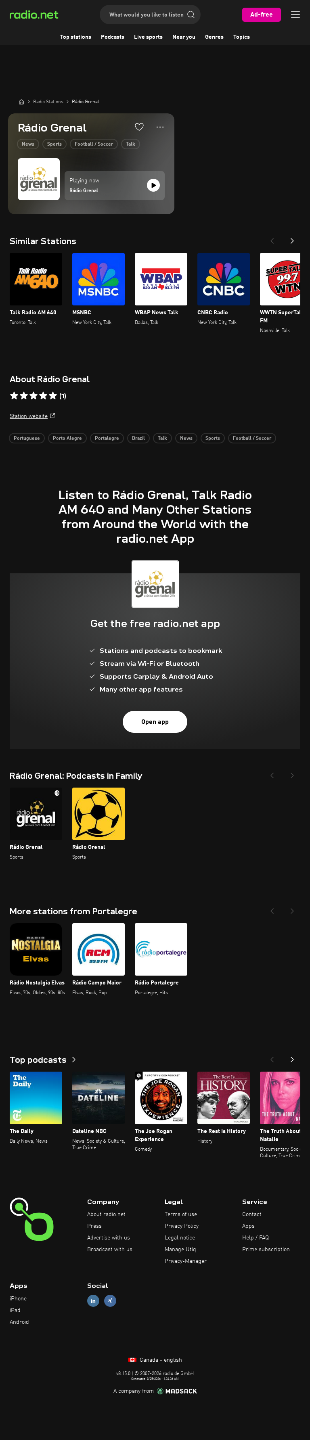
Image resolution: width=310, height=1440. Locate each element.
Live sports (148, 37)
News (28, 144)
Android (19, 1322)
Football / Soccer (94, 144)
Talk (130, 144)
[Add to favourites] (139, 126)
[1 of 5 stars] (14, 396)
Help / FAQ (255, 1238)
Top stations (75, 37)
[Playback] (153, 185)
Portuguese (27, 438)
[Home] (21, 101)
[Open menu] (295, 14)
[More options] (160, 127)
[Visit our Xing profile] (110, 1301)
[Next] (292, 238)
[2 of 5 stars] (24, 396)
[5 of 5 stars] (53, 396)
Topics (241, 37)
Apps (248, 1226)
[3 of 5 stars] (33, 396)
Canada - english (160, 1360)
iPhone (18, 1299)
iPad (15, 1310)
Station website (29, 416)
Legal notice (180, 1238)
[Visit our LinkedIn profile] (93, 1301)
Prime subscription (266, 1249)
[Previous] (272, 238)
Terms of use (181, 1214)
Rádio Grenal (83, 190)
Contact (252, 1214)
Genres (214, 37)
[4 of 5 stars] (43, 396)
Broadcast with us (109, 1249)
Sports (54, 144)
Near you (183, 37)
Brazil (138, 438)
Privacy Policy (182, 1226)
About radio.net (106, 1214)
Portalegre (107, 438)
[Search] (191, 14)
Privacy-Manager (186, 1261)
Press (94, 1226)
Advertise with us (108, 1238)
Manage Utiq (180, 1249)
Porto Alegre (67, 438)
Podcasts (112, 37)
